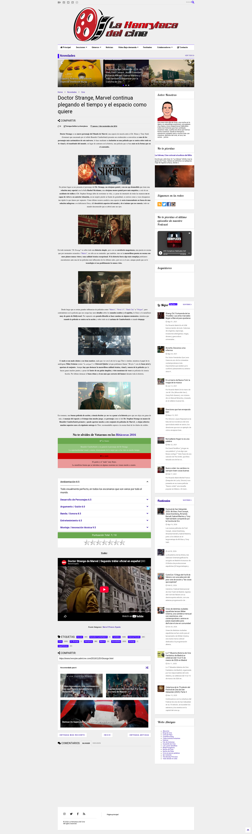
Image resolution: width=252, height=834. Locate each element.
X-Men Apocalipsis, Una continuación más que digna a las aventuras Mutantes (80, 689)
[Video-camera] (59, 2)
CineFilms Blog (168, 737)
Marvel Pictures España (112, 627)
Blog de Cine (167, 733)
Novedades (72, 92)
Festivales (147, 47)
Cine (83, 92)
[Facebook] (64, 2)
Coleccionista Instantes (171, 738)
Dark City (130, 309)
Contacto (183, 47)
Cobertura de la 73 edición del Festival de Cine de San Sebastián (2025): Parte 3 (178, 689)
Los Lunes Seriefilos (170, 746)
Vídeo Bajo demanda (127, 47)
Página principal (112, 814)
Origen (139, 309)
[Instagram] (77, 2)
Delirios (165, 740)
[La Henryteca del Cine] (126, 41)
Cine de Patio (167, 735)
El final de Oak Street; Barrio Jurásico (170, 81)
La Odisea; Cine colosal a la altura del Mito (173, 155)
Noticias (109, 47)
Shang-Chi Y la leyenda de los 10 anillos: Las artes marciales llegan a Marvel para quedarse (178, 315)
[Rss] (72, 2)
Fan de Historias (169, 742)
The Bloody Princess (170, 757)
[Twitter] (68, 2)
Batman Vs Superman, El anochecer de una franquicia (88, 722)
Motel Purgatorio (169, 748)
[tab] (104, 482)
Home (60, 92)
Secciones (80, 47)
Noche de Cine (168, 749)
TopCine (173, 304)
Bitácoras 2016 (126, 434)
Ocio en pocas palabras (171, 753)
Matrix (84, 253)
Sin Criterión (167, 755)
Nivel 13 (120, 309)
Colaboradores (164, 47)
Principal (66, 47)
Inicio (107, 735)
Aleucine (166, 731)
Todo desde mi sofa (170, 759)
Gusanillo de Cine (169, 744)
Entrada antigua (139, 735)
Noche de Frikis (168, 751)
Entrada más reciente (72, 735)
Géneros (95, 47)
